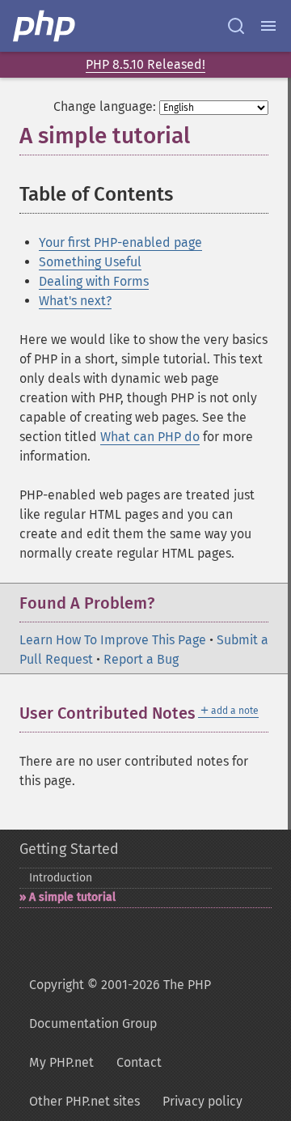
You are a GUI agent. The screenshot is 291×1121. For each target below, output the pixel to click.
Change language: (104, 106)
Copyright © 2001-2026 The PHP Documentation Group (120, 1004)
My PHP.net (61, 1062)
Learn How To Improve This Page (112, 640)
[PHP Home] (45, 26)
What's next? (75, 300)
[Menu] (268, 26)
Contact (139, 1062)
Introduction (60, 878)
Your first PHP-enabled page (120, 242)
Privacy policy (202, 1101)
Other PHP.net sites (84, 1101)
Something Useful (90, 262)
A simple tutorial (72, 897)
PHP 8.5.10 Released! (145, 64)
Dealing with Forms (94, 281)
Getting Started (69, 849)
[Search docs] (236, 26)
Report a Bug (141, 659)
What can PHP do (150, 436)
